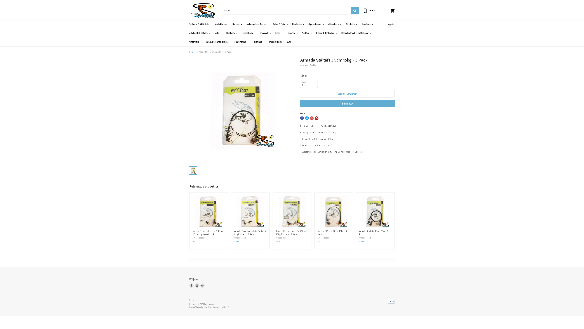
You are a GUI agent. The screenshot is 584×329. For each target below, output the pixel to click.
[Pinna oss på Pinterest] (316, 118)
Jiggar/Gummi (315, 24)
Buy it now (347, 103)
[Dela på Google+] (312, 118)
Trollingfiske (247, 33)
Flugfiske (230, 33)
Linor (277, 33)
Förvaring (291, 33)
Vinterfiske (194, 41)
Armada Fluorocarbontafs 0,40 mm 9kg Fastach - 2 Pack (250, 233)
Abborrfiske (333, 24)
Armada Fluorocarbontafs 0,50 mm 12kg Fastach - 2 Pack (292, 233)
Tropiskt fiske (275, 41)
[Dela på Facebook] (302, 118)
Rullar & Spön (279, 24)
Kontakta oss (221, 24)
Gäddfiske (350, 24)
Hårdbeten (297, 24)
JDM (289, 41)
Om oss (236, 24)
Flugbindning (241, 41)
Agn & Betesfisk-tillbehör (217, 41)
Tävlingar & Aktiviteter (199, 24)
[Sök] (355, 10)
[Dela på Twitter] (307, 118)
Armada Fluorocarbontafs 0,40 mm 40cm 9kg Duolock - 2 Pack (208, 233)
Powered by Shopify (221, 307)
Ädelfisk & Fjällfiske (198, 33)
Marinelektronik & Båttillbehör (355, 33)
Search (192, 300)
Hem (191, 52)
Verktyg (306, 33)
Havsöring (366, 24)
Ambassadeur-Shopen (257, 24)
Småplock (264, 33)
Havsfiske (257, 41)
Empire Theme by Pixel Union (200, 307)
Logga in (390, 24)
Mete (217, 33)
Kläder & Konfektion (325, 33)
